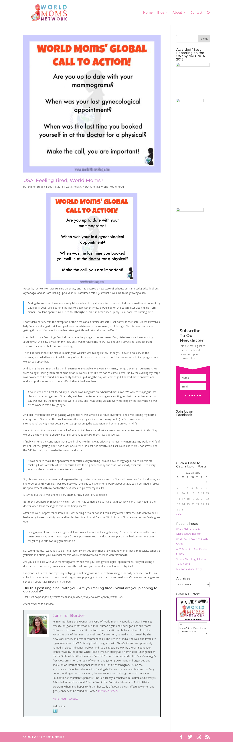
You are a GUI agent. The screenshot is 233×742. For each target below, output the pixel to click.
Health (77, 186)
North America (91, 186)
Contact (196, 13)
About (177, 13)
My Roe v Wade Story (189, 569)
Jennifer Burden (36, 186)
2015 (69, 186)
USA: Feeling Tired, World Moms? (63, 180)
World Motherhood (112, 186)
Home (148, 13)
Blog (160, 13)
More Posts (59, 698)
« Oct (179, 514)
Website (73, 698)
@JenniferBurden (107, 691)
